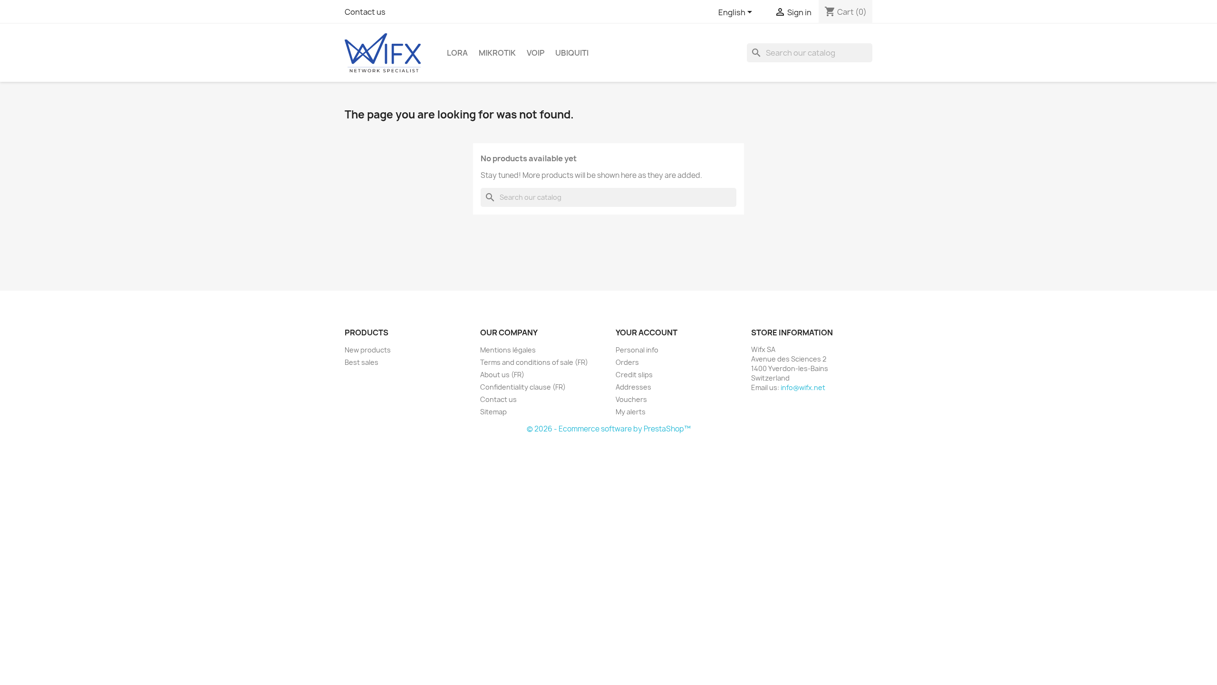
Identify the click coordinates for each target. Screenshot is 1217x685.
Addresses (633, 386)
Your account (646, 332)
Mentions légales (508, 349)
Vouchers (631, 399)
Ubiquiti (572, 53)
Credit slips (634, 374)
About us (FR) (502, 374)
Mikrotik (497, 53)
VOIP (535, 53)
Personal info (637, 349)
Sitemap (493, 411)
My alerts (631, 411)
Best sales (361, 362)
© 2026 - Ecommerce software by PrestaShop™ (609, 429)
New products (368, 349)
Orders (627, 362)
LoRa (457, 53)
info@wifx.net (803, 387)
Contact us (365, 12)
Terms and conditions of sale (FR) (534, 362)
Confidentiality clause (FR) (523, 386)
